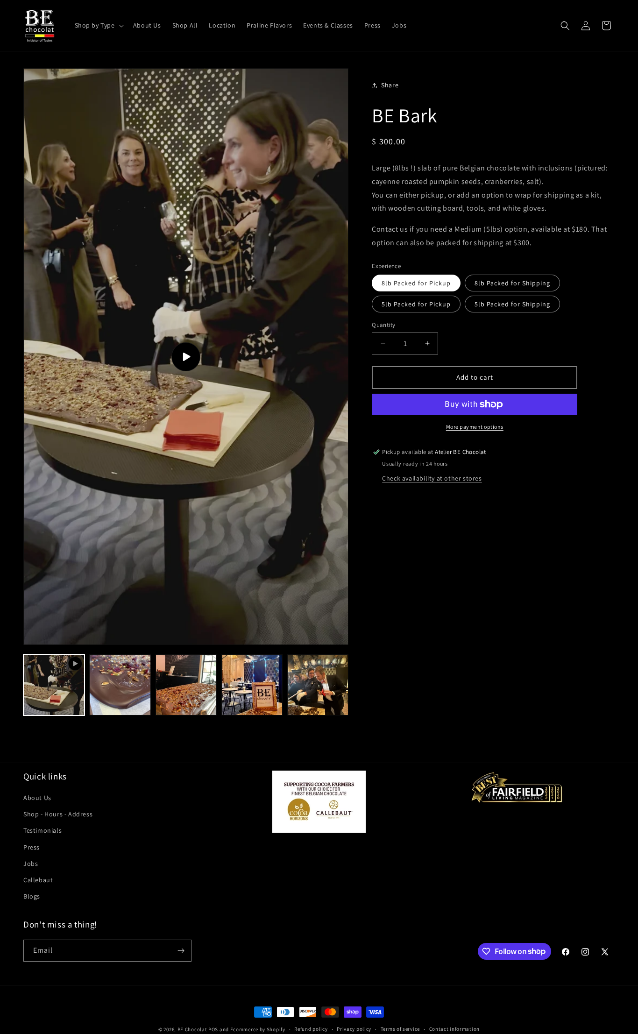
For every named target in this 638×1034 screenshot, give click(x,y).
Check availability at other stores (432, 478)
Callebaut (38, 880)
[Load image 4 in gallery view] (317, 684)
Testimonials (42, 830)
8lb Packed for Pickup (416, 283)
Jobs (30, 863)
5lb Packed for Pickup (416, 304)
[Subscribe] (180, 951)
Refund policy (310, 1029)
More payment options (474, 426)
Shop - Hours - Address (57, 814)
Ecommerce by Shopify (257, 1029)
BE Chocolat (192, 1029)
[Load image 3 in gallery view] (252, 684)
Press (31, 847)
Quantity (383, 325)
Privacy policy (354, 1029)
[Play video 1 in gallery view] (54, 684)
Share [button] (389, 85)
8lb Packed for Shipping (512, 283)
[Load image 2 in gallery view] (186, 684)
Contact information (454, 1029)
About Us (37, 797)
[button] (98, 25)
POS (213, 1029)
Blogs (31, 896)
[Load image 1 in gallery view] (119, 684)
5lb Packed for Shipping (512, 304)
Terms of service (400, 1029)
